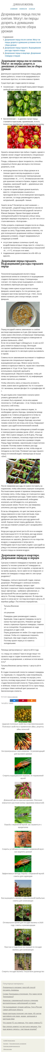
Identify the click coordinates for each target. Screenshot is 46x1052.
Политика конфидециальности (11, 1046)
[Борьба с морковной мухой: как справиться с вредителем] (23, 822)
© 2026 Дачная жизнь (9, 1040)
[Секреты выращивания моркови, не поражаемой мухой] (23, 773)
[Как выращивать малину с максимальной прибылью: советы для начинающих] (23, 895)
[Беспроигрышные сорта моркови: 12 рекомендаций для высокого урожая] (23, 748)
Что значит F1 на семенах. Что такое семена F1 (22, 1023)
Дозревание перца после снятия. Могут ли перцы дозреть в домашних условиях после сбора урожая (23, 42)
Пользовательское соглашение (17, 1043)
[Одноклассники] (31, 700)
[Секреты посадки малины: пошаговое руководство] (23, 968)
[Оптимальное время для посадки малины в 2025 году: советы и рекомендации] (23, 919)
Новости (23, 8)
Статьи (32, 8)
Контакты (5, 1043)
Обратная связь (7, 1049)
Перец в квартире (12, 697)
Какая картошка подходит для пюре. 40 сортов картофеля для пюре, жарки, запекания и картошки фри (22, 1016)
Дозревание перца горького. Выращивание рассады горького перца (23, 49)
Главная (13, 8)
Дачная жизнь (23, 4)
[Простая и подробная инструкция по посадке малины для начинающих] (23, 944)
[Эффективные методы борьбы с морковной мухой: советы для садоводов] (23, 870)
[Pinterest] (23, 700)
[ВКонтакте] (14, 700)
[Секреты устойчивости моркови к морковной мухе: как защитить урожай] (23, 846)
